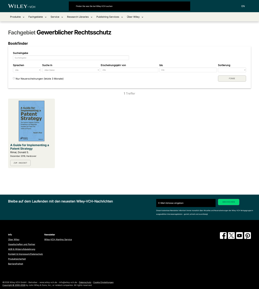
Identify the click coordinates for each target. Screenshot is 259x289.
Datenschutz (85, 282)
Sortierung (224, 65)
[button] (17, 17)
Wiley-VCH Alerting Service (58, 239)
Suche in (47, 65)
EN (243, 6)
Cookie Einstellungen (103, 282)
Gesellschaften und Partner (21, 244)
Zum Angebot (20, 163)
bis (161, 65)
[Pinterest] (247, 238)
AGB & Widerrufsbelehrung (21, 249)
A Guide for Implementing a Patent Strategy (29, 146)
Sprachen (18, 65)
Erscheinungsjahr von (113, 65)
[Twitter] (231, 238)
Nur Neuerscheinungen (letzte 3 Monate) (40, 78)
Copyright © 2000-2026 (13, 285)
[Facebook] (223, 238)
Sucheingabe (20, 53)
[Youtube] (239, 238)
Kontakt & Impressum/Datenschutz (25, 254)
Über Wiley (13, 239)
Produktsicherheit (17, 259)
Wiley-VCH (24, 6)
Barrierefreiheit (15, 263)
